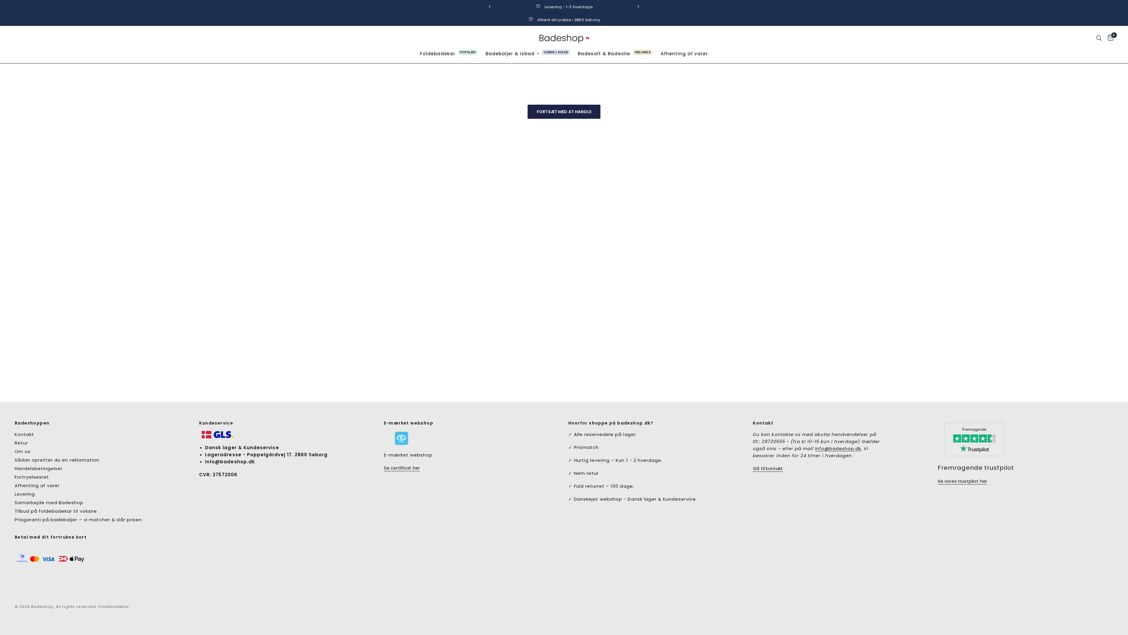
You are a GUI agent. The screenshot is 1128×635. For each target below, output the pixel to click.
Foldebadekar (437, 54)
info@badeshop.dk (838, 448)
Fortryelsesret (32, 477)
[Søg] (1099, 38)
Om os (23, 451)
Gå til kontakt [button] (768, 468)
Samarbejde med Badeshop (49, 502)
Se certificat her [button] (402, 467)
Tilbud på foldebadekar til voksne (56, 511)
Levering (25, 494)
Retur (21, 443)
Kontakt (24, 434)
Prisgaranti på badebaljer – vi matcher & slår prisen (78, 520)
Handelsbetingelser (39, 468)
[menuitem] (448, 53)
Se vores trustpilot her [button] (962, 481)
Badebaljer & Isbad (510, 54)
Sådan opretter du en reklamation (57, 460)
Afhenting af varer (684, 54)
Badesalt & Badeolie (604, 54)
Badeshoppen (32, 423)
